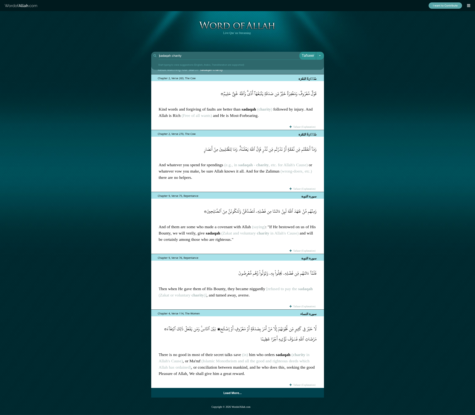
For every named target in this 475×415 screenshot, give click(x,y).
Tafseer (308, 55)
